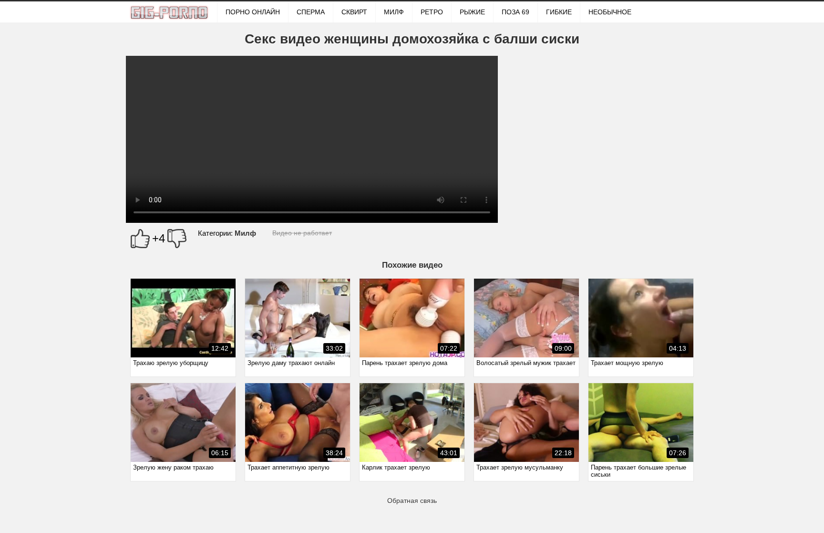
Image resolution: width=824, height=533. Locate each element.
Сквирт (354, 12)
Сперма (311, 12)
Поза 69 (515, 12)
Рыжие (472, 12)
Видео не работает (302, 233)
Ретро (432, 12)
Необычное (609, 12)
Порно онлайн (253, 12)
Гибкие (559, 12)
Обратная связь (412, 500)
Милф (394, 12)
